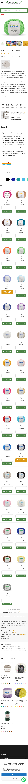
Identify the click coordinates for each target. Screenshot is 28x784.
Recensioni (17, 612)
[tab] (5, 612)
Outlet (15, 6)
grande (23, 648)
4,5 (24, 112)
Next (27, 26)
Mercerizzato (22, 634)
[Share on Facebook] (5, 172)
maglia (19, 650)
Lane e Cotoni (17, 646)
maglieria (23, 650)
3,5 (12, 115)
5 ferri (4, 648)
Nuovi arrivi (22, 6)
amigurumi (8, 648)
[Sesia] (6, 164)
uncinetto (15, 651)
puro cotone (9, 651)
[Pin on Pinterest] (9, 172)
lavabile (7, 650)
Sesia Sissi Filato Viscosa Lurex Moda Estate (6, 677)
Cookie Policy (11, 782)
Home (2, 6)
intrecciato (3, 650)
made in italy (15, 650)
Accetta (14, 774)
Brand (10, 612)
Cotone (12, 648)
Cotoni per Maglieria (10, 646)
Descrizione (5, 612)
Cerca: (1, 185)
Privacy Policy (17, 782)
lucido (11, 650)
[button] (23, 779)
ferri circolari (19, 648)
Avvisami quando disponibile (7, 292)
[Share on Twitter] (7, 172)
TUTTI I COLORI (2, 179)
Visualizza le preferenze (14, 779)
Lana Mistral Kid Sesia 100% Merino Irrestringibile (19, 677)
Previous (1, 26)
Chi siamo (8, 6)
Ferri (15, 648)
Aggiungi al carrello (7, 211)
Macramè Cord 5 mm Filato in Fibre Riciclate (5, 725)
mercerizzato (4, 651)
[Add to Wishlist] (2, 172)
